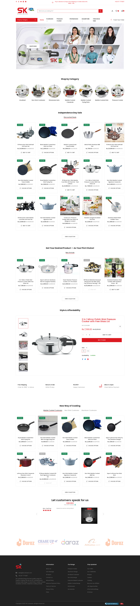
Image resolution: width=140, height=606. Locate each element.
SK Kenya (89, 592)
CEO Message (50, 571)
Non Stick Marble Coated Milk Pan (92, 474)
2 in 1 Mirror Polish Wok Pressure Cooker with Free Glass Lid (92, 182)
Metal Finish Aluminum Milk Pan (92, 145)
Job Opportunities (92, 586)
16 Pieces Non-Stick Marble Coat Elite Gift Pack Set (25, 218)
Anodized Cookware (73, 574)
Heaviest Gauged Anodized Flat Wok (92, 218)
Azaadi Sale (85, 19)
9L (83, 351)
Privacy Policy (50, 589)
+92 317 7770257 (119, 1)
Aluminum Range (73, 571)
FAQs (47, 592)
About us (48, 569)
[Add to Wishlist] (120, 326)
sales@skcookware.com (25, 573)
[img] (70, 503)
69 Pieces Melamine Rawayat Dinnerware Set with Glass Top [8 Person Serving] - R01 (92, 281)
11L (88, 351)
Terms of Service (51, 586)
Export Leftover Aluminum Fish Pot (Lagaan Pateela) (47, 280)
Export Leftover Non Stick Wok (114, 474)
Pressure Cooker (60, 20)
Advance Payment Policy (53, 583)
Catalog (89, 580)
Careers (89, 577)
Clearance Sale (96, 20)
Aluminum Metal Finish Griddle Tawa (114, 218)
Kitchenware (74, 19)
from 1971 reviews (69, 505)
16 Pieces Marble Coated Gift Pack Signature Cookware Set (47, 475)
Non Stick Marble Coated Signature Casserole (114, 181)
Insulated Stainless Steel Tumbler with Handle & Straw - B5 (114, 281)
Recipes (89, 574)
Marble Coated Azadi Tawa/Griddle (70, 145)
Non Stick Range (72, 577)
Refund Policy (50, 580)
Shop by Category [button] (22, 20)
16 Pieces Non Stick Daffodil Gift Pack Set (26, 145)
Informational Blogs (92, 589)
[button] (122, 11)
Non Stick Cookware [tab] (72, 410)
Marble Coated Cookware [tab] (52, 410)
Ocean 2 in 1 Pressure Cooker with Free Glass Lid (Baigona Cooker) (70, 219)
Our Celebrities (91, 571)
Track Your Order (118, 20)
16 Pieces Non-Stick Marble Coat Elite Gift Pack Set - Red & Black (70, 182)
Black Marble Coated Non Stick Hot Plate (47, 145)
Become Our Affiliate (93, 583)
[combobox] (70, 11)
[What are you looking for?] (101, 11)
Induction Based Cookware (75, 580)
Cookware (49, 19)
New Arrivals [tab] (70, 253)
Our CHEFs (90, 569)
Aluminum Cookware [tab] (89, 410)
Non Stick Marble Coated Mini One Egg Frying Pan (47, 438)
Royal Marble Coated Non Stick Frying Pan (47, 181)
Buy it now (102, 340)
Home (42, 20)
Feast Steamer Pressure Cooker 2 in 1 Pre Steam (70, 280)
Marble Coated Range (74, 583)
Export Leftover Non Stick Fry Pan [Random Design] (114, 438)
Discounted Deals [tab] (70, 117)
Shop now (33, 46)
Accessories (71, 589)
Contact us (49, 577)
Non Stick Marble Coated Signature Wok (47, 218)
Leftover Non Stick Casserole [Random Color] (25, 474)
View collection (70, 236)
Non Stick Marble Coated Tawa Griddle (25, 181)
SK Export (48, 574)
